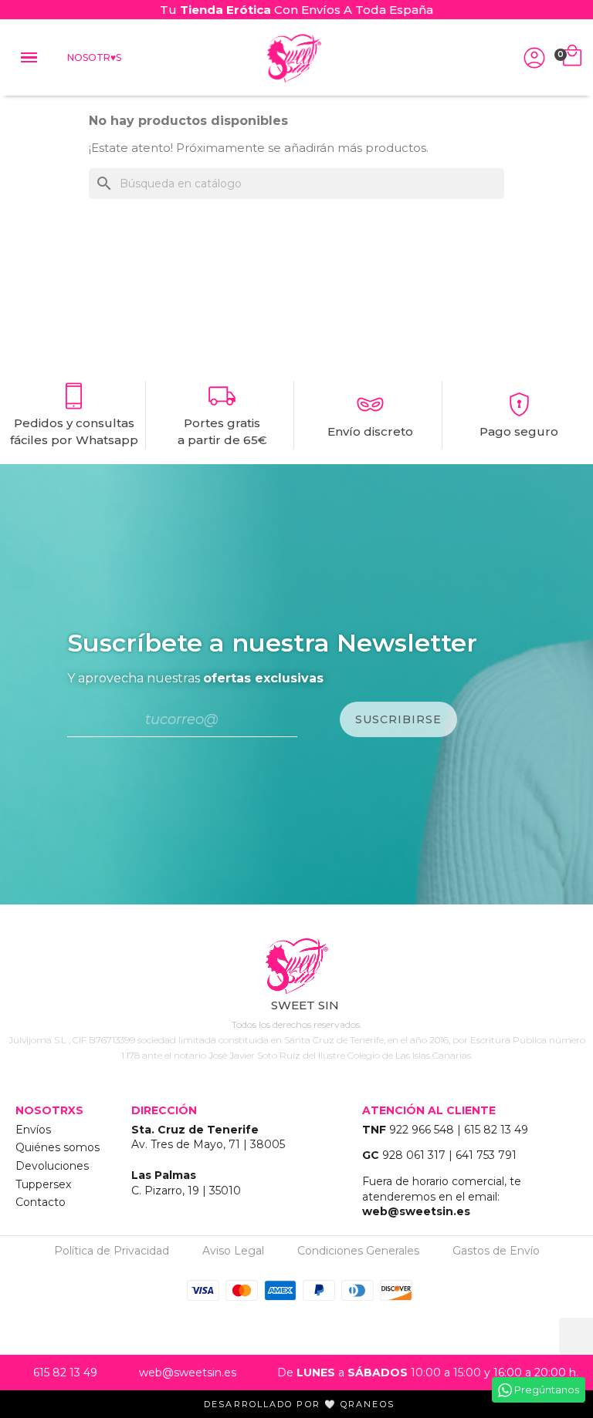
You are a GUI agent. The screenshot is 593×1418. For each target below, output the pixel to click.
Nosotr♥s (94, 57)
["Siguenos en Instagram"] (253, 1071)
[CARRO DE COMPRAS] (572, 57)
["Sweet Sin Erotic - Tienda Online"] (296, 966)
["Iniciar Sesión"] (534, 58)
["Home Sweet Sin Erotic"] (293, 59)
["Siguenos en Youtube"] (339, 1071)
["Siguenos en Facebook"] (296, 1071)
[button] (501, 56)
